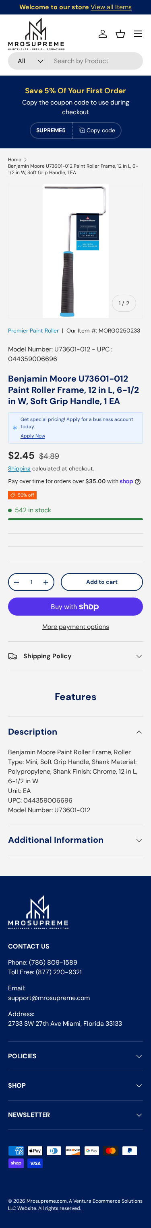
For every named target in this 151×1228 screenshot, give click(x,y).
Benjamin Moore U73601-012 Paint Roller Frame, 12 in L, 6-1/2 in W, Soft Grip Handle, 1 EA (73, 169)
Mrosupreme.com (47, 1201)
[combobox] (75, 61)
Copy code (101, 130)
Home (14, 159)
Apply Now (33, 436)
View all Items (111, 7)
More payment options (75, 626)
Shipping (19, 468)
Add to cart (102, 581)
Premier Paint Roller (33, 330)
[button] (120, 34)
